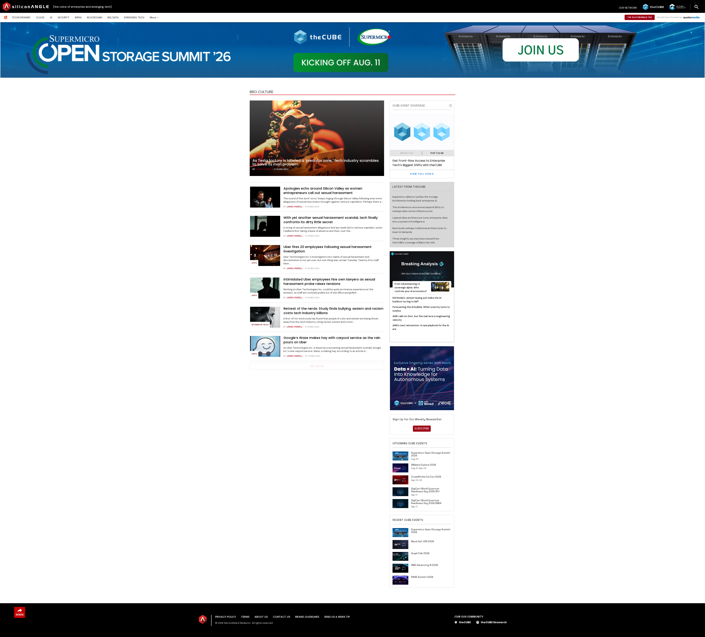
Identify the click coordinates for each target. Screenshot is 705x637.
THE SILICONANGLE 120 (639, 17)
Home (6, 15)
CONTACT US (281, 617)
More (153, 17)
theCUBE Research (494, 622)
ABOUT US (261, 617)
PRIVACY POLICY (225, 617)
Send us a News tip (337, 617)
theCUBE (465, 622)
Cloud (40, 17)
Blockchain (94, 17)
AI (51, 17)
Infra (78, 17)
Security (63, 17)
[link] (317, 139)
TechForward (21, 17)
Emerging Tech (134, 17)
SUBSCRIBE (421, 428)
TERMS (245, 617)
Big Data (113, 17)
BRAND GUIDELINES (307, 617)
